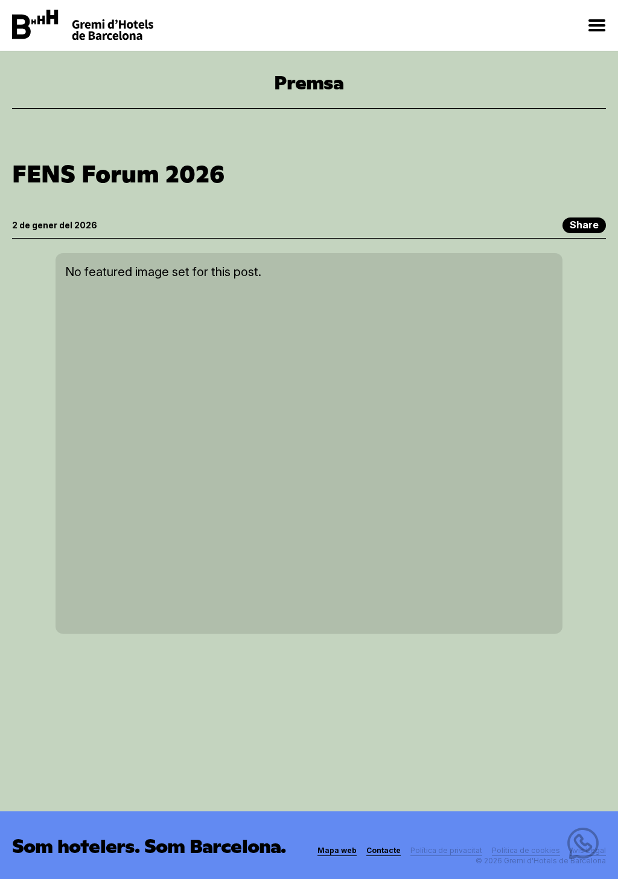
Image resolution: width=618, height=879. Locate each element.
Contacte (383, 850)
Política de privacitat (446, 850)
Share (584, 225)
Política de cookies (526, 850)
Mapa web (337, 850)
